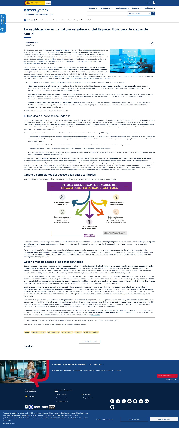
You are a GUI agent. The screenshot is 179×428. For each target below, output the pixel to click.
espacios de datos (38, 332)
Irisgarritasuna (88, 398)
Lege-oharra (87, 394)
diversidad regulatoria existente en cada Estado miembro (108, 310)
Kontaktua (31, 396)
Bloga (31, 20)
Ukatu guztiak (134, 419)
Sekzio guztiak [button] (134, 13)
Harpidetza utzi (172, 379)
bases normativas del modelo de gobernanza (56, 59)
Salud (27, 332)
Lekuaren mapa (61, 398)
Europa (78, 332)
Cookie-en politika (62, 401)
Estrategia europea (91, 50)
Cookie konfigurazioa (104, 419)
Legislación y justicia (91, 332)
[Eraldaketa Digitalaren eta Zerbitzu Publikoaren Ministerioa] (37, 3)
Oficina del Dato (53, 332)
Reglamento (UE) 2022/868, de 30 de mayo (40, 61)
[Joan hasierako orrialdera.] (25, 20)
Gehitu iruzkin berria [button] (89, 341)
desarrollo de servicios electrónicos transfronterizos (69, 82)
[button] (148, 3)
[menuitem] (93, 8)
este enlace (95, 315)
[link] (39, 15)
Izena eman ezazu (165, 376)
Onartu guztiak (164, 419)
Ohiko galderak (61, 394)
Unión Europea (67, 332)
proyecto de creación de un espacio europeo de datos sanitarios (90, 78)
